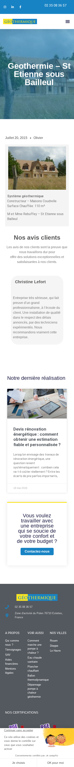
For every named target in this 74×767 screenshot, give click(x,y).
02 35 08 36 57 (55, 5)
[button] (67, 21)
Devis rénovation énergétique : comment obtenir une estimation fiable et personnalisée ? (37, 437)
